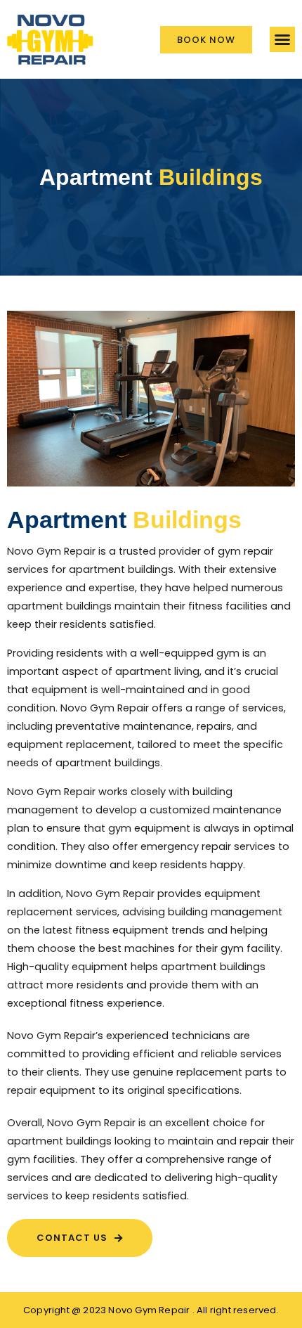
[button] (282, 39)
